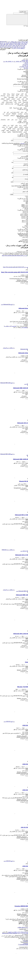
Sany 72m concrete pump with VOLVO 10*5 (14, 272)
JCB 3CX (25, 725)
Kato (26, 662)
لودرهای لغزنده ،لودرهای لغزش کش (12, 46)
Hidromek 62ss (23, 308)
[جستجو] (17, 19)
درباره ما (26, 927)
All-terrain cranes (16, 43)
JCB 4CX (25, 790)
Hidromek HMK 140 (22, 595)
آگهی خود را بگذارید (23, 922)
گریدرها (1, 46)
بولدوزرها (24, 44)
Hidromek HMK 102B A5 (20, 459)
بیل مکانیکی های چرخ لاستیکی (15, 44)
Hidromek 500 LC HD (21, 515)
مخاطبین (19, 927)
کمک (23, 927)
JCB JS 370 (24, 827)
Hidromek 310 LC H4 (21, 555)
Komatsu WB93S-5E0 (21, 906)
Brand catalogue (13, 933)
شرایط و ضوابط (24, 932)
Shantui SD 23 (23, 481)
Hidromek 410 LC (22, 423)
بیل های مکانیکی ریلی (13, 41)
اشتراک (25, 324)
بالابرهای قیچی (24, 43)
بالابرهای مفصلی (16, 45)
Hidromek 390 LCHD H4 (20, 633)
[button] (14, 32)
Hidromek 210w (23, 353)
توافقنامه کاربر (24, 327)
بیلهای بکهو (6, 44)
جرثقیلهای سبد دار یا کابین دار (18, 48)
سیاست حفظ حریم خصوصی (14, 932)
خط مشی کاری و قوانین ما (10, 326)
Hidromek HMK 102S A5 (20, 388)
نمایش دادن (24, 239)
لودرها (1, 43)
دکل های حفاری (8, 45)
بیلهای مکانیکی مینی (7, 43)
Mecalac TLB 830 (22, 687)
